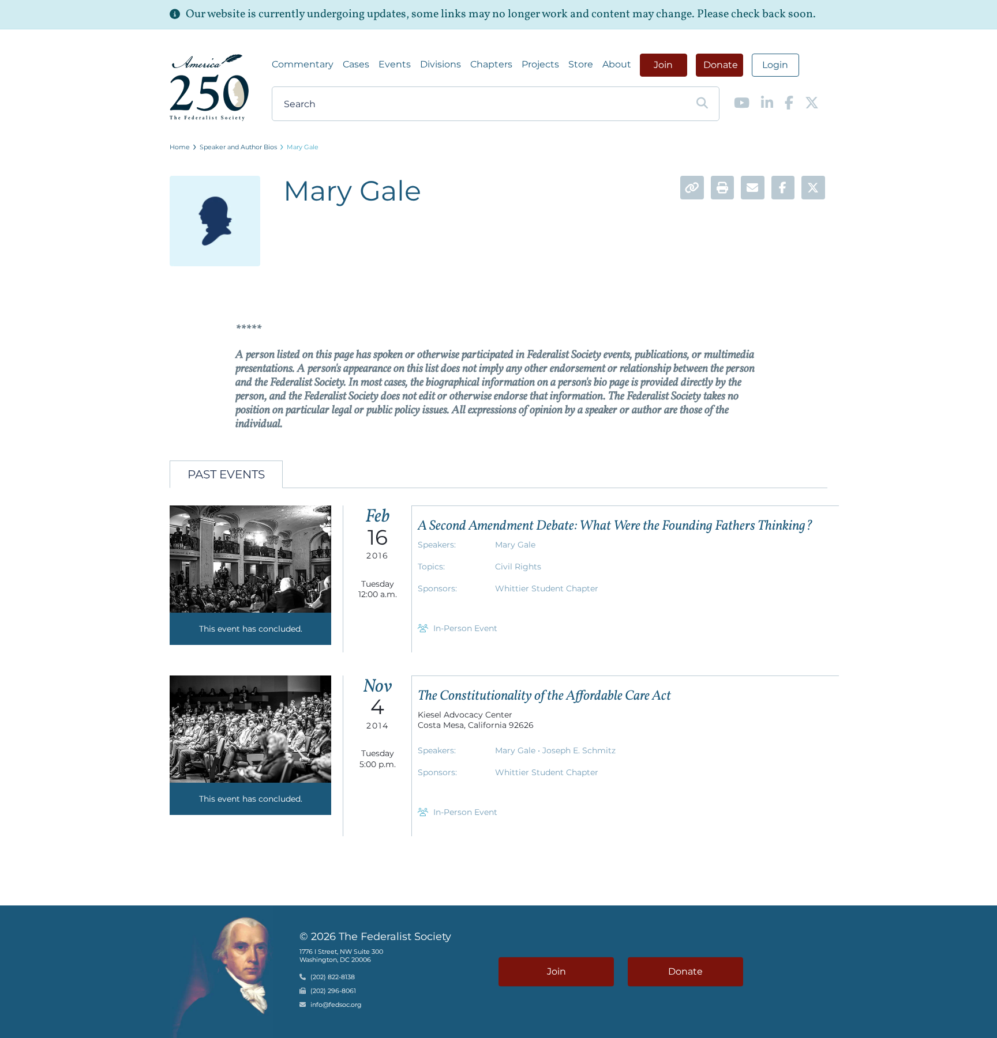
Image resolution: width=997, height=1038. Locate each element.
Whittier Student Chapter (546, 588)
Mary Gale (302, 147)
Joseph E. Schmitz (579, 750)
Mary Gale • (518, 750)
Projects (540, 64)
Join (663, 64)
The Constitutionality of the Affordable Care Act (544, 696)
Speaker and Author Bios (238, 147)
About (616, 64)
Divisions (440, 64)
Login (775, 64)
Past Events (226, 474)
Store (580, 64)
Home (180, 147)
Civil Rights (518, 566)
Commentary (302, 64)
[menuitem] (302, 64)
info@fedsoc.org (336, 1005)
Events (394, 64)
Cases (356, 64)
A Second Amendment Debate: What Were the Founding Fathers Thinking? (615, 526)
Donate (720, 64)
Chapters (491, 64)
